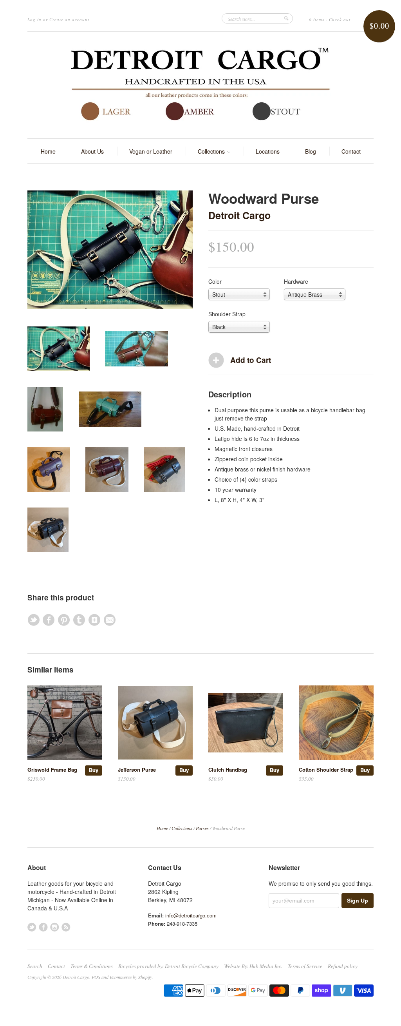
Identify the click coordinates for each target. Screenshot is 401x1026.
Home (48, 151)
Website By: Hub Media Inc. (253, 966)
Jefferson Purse (137, 769)
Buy (93, 770)
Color (215, 281)
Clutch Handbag (227, 769)
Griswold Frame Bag (52, 769)
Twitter (31, 927)
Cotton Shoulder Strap (326, 769)
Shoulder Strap (227, 314)
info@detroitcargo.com (191, 915)
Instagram (54, 927)
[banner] (200, 85)
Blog (310, 151)
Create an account (69, 19)
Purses (202, 828)
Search (34, 966)
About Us (92, 151)
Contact (351, 151)
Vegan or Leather (150, 151)
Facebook (43, 927)
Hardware (296, 281)
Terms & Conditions (91, 966)
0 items (316, 19)
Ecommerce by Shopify (131, 977)
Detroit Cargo (239, 215)
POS (96, 977)
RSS (65, 927)
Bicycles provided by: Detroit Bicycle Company (168, 966)
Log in (34, 19)
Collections (212, 151)
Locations (268, 151)
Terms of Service (305, 966)
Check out (339, 19)
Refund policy (343, 966)
